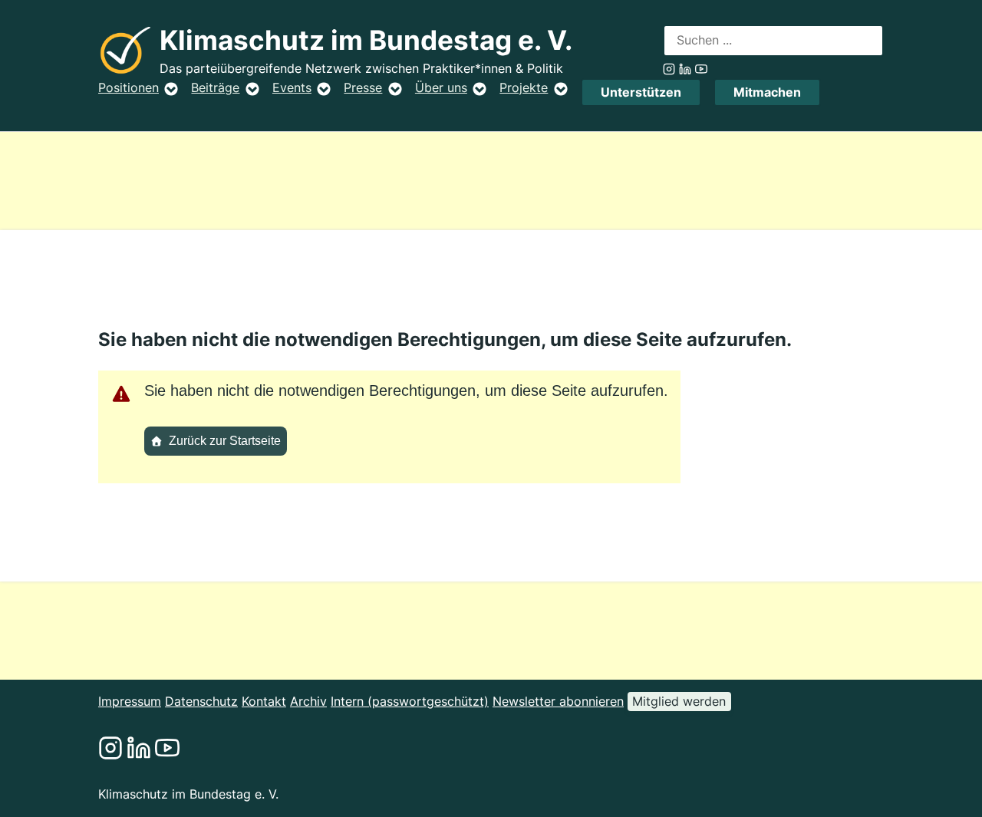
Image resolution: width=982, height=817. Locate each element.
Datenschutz (201, 701)
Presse (363, 87)
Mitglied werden (679, 701)
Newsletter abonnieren (558, 701)
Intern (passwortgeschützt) (410, 701)
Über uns (441, 87)
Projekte (523, 87)
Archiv (308, 701)
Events (291, 87)
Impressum (129, 701)
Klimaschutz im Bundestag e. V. (366, 40)
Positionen (128, 87)
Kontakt (264, 701)
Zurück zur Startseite (225, 440)
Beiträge (215, 87)
